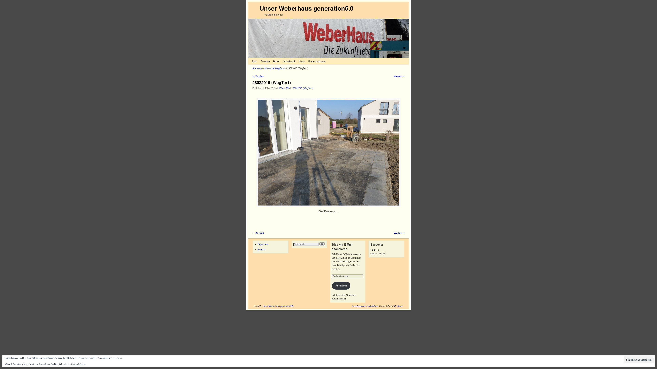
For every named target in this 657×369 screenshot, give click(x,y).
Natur (302, 61)
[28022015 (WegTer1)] (328, 152)
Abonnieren (341, 285)
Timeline (265, 61)
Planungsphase (316, 61)
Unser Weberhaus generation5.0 (306, 8)
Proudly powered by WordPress (365, 306)
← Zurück (258, 76)
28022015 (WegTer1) (274, 68)
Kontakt (261, 249)
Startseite (257, 68)
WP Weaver (398, 306)
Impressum (263, 244)
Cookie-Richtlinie (78, 364)
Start (254, 61)
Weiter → (399, 76)
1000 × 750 (284, 88)
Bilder (276, 61)
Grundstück (289, 61)
